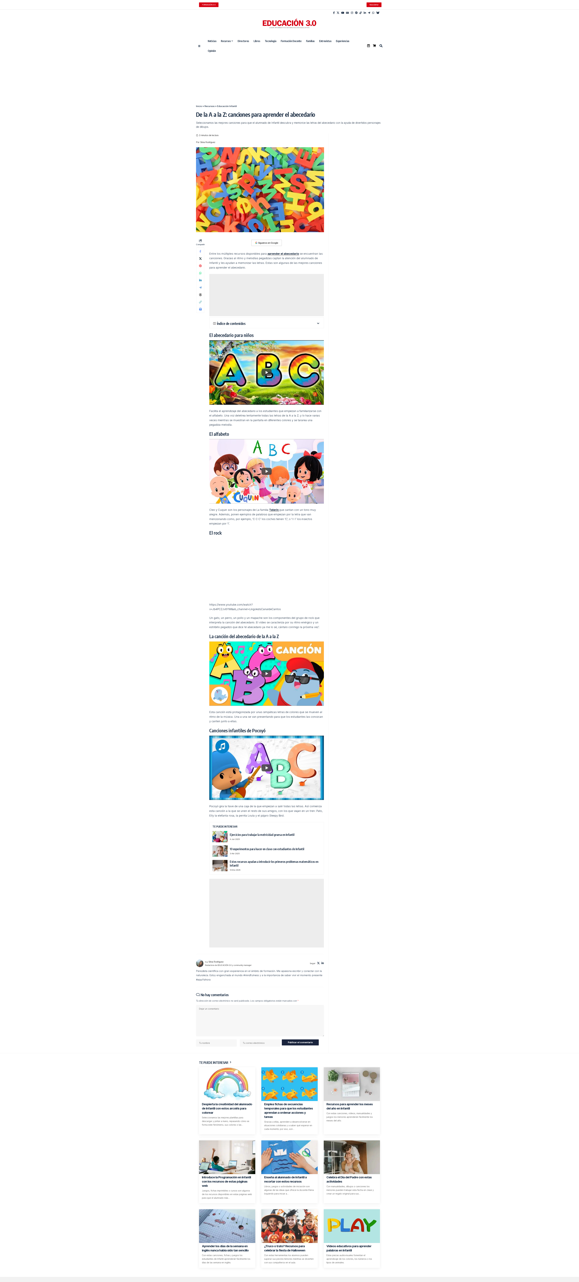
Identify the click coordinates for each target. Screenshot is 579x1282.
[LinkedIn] (365, 13)
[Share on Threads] (200, 294)
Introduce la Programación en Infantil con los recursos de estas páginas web (226, 1181)
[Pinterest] (356, 13)
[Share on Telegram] (200, 287)
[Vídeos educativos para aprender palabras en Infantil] (352, 1226)
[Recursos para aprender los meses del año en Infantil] (352, 1084)
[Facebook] (333, 13)
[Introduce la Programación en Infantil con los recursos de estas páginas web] (227, 1157)
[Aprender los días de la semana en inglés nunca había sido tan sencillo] (227, 1226)
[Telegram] (369, 13)
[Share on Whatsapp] (200, 273)
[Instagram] (352, 13)
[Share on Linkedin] (200, 280)
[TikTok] (360, 13)
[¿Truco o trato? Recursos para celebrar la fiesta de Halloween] (289, 1226)
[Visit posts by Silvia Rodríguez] (200, 963)
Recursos (209, 106)
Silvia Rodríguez (207, 142)
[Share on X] (200, 258)
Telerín (274, 509)
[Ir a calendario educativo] (368, 45)
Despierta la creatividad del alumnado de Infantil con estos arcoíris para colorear (227, 1108)
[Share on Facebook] (200, 251)
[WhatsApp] (373, 13)
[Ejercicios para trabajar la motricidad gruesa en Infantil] (220, 836)
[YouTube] (342, 13)
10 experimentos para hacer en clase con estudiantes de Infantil (267, 849)
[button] (381, 46)
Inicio (199, 106)
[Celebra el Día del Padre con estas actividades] (352, 1157)
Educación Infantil (227, 106)
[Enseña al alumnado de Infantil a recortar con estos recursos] (289, 1157)
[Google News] (347, 13)
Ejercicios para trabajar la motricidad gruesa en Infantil (262, 834)
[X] (338, 13)
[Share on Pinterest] (200, 265)
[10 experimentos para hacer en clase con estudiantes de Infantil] (220, 851)
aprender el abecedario (283, 253)
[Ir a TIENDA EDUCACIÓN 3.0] (374, 45)
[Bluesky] (378, 13)
